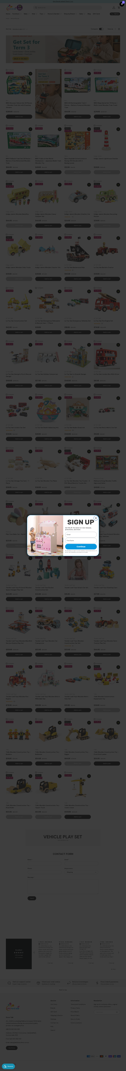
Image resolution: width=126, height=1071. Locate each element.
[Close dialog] (96, 518)
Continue (81, 546)
